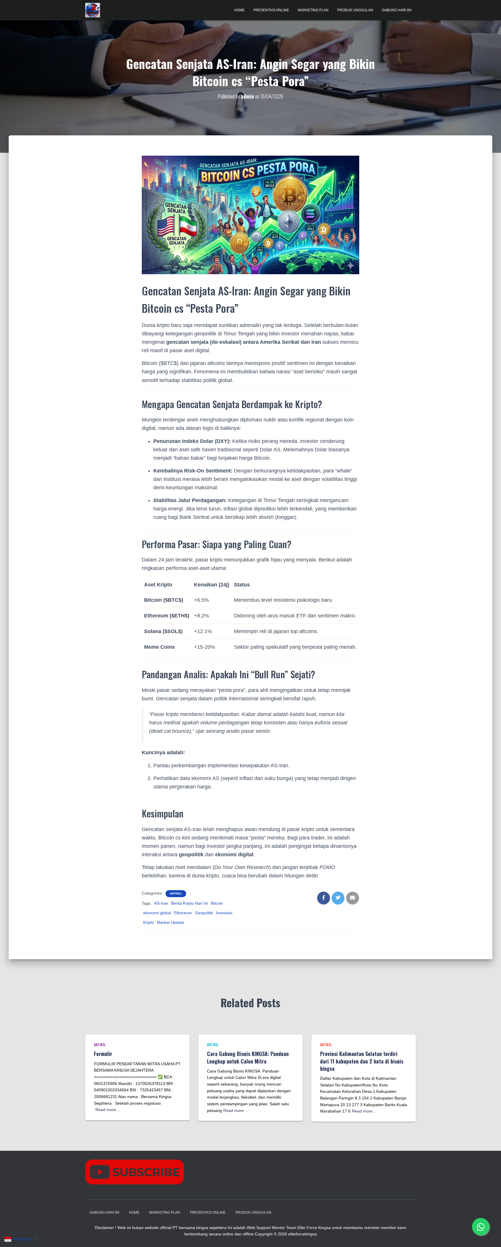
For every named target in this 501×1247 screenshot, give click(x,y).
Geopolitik (204, 912)
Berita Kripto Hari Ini (189, 903)
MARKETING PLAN (313, 10)
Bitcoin (217, 903)
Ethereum (183, 912)
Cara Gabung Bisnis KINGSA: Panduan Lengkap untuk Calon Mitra (248, 1057)
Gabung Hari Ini (396, 10)
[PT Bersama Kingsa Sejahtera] (92, 10)
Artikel (176, 893)
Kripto (148, 922)
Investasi (224, 912)
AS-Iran (161, 903)
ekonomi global (157, 912)
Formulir (103, 1053)
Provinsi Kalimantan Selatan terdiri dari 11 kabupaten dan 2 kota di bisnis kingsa (361, 1061)
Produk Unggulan (355, 10)
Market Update (170, 922)
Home (239, 10)
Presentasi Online (271, 10)
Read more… (107, 1109)
